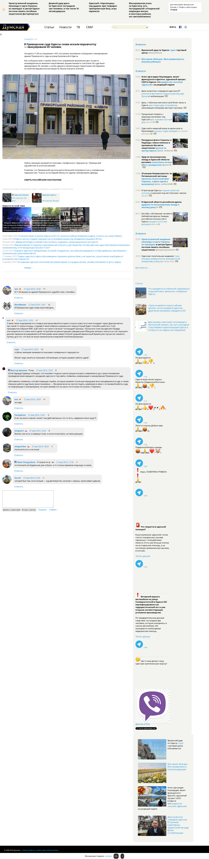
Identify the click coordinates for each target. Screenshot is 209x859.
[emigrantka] (6, 451)
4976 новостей (17, 198)
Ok (116, 856)
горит (173, 50)
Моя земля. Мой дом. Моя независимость (163, 60)
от (156, 96)
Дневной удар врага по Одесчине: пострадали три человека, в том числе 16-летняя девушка (64, 7)
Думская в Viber (142, 724)
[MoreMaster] (6, 310)
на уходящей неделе (163, 84)
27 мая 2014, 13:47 (37, 304)
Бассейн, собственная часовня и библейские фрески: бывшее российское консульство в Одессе (157, 217)
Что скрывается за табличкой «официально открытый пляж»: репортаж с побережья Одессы (169, 291)
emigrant (19, 430)
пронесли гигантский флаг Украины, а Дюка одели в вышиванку (155, 181)
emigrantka (20, 446)
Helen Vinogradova (25, 462)
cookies (108, 856)
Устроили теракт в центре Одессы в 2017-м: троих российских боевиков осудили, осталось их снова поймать (70, 236)
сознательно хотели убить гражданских (157, 163)
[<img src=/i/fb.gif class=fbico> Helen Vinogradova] (6, 467)
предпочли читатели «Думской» (177, 805)
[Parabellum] (6, 420)
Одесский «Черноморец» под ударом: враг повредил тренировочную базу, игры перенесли (103, 7)
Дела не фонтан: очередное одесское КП (161, 91)
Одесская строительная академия (158, 256)
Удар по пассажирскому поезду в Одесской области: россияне (156, 160)
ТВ (78, 27)
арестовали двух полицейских (163, 105)
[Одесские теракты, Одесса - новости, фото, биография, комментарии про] (37, 202)
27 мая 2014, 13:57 (44, 370)
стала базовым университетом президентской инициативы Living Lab (161, 259)
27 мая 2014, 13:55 (24, 320)
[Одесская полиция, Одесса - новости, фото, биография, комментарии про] (6, 201)
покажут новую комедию (165, 131)
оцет (17, 349)
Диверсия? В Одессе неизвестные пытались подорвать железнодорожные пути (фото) (57, 242)
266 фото (56, 201)
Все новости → (142, 267)
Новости (65, 27)
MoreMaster (20, 304)
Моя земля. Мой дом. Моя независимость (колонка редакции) (178, 767)
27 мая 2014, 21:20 (31, 478)
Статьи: (139, 283)
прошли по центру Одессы (154, 149)
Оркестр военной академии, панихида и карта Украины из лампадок (156, 242)
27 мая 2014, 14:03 (32, 399)
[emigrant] (6, 436)
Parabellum (20, 415)
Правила (42, 509)
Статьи (49, 27)
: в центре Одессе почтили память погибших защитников (157, 247)
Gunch (18, 478)
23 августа (140, 71)
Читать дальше (142, 556)
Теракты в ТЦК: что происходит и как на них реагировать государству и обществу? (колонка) (74, 226)
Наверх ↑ (28, 267)
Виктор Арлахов (18, 370)
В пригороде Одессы (152, 190)
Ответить (18, 297)
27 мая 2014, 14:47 (36, 415)
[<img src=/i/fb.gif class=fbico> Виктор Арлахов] (3, 369)
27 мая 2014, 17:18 (64, 462)
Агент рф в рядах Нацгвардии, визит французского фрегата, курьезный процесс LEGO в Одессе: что (164, 79)
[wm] (6, 294)
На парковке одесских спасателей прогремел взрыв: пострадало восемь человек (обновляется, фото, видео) (69, 262)
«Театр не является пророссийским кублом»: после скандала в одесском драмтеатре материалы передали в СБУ (167, 308)
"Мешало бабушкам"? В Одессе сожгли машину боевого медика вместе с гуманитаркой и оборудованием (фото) (16, 226)
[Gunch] (6, 483)
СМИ (89, 27)
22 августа (140, 233)
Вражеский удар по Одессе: (156, 50)
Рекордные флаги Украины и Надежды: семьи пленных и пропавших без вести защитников (157, 144)
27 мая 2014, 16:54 (40, 446)
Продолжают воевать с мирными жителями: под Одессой (153, 117)
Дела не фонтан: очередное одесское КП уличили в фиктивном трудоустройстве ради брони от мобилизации (178, 825)
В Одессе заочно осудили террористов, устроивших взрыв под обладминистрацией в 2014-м (57, 239)
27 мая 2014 (28, 39)
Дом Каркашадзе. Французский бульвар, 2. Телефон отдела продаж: (183, 7)
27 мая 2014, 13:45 (32, 289)
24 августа (140, 44)
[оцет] (6, 354)
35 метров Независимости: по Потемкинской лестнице (157, 174)
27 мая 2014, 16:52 (37, 430)
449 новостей (47, 201)
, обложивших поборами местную (162, 106)
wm (16, 289)
